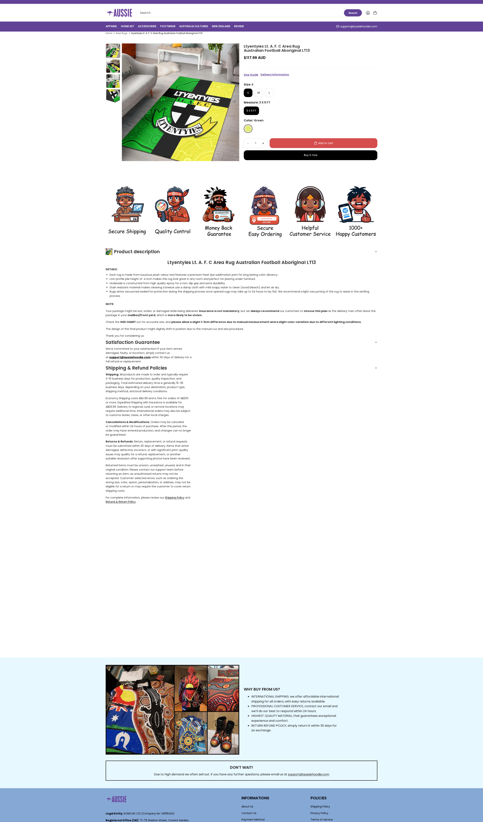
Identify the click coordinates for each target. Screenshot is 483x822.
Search (352, 12)
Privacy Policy (319, 813)
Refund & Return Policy (121, 502)
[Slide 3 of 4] (113, 81)
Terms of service (322, 820)
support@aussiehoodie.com (358, 26)
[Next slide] (235, 102)
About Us (247, 807)
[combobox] (240, 13)
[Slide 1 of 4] (113, 51)
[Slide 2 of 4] (113, 66)
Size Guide (251, 75)
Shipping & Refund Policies (136, 368)
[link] (127, 212)
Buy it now (310, 155)
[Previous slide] (126, 102)
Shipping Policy (174, 497)
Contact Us (249, 813)
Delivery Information (275, 74)
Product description (137, 252)
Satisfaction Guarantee (133, 342)
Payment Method (253, 820)
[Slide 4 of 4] (113, 96)
